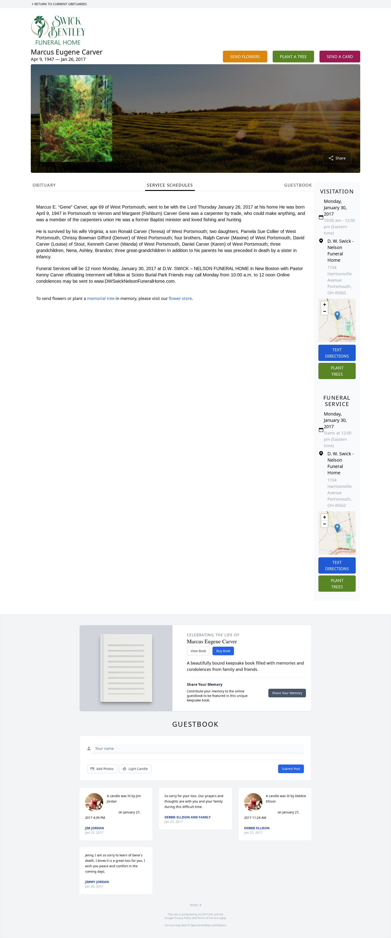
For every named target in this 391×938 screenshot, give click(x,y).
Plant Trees (337, 371)
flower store (180, 298)
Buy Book (223, 651)
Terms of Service (207, 918)
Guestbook (298, 185)
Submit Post (291, 769)
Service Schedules (170, 185)
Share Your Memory (287, 693)
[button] (337, 315)
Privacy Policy (182, 918)
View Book (198, 651)
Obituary (44, 185)
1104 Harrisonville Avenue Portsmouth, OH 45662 (339, 280)
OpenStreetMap (200, 925)
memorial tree (100, 298)
